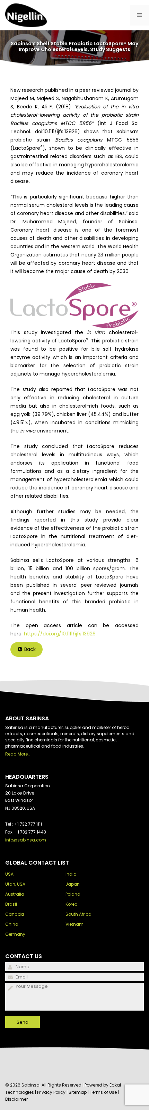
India (71, 874)
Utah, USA (15, 884)
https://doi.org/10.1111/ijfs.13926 (60, 633)
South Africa (78, 914)
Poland (72, 894)
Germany (15, 934)
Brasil (11, 904)
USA (9, 874)
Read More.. (17, 754)
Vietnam (74, 924)
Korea (71, 904)
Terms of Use (103, 1092)
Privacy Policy (51, 1092)
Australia (14, 894)
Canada (14, 914)
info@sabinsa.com (25, 840)
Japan (72, 884)
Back (30, 649)
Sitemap (78, 1092)
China (11, 924)
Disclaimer (16, 1099)
